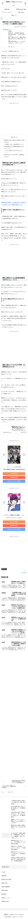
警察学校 (4, 569)
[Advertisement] (14, 118)
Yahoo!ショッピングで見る (14, 481)
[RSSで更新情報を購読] (13, 46)
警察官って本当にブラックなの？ (14, 3)
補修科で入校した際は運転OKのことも (15, 144)
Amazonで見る (14, 521)
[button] (25, 472)
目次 (12, 137)
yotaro (10, 31)
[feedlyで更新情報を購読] (11, 46)
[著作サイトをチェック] (9, 46)
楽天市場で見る (14, 477)
